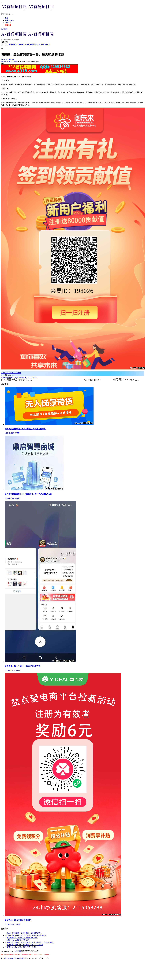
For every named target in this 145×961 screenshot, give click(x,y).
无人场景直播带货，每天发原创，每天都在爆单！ (24, 933)
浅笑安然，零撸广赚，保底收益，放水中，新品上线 (25, 945)
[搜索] (1, 12)
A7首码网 (17, 951)
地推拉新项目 (9, 20)
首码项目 (8, 23)
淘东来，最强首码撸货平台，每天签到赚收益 (34, 44)
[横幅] (39, 73)
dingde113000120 (9, 61)
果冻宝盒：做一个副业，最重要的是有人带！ (22, 938)
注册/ (2, 29)
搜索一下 (4, 42)
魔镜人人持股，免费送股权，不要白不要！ (22, 947)
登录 (5, 29)
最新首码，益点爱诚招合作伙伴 (18, 940)
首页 (6, 18)
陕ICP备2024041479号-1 (9, 958)
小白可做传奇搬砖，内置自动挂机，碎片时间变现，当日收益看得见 (30, 942)
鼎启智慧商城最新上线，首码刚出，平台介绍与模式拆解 (26, 935)
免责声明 (20, 958)
